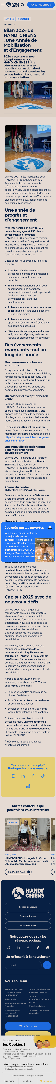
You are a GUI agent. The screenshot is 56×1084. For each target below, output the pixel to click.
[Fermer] (50, 527)
